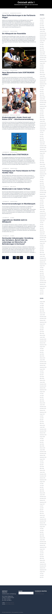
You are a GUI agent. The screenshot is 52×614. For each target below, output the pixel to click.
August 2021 (42, 130)
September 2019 (43, 173)
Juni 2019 (42, 179)
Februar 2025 (42, 51)
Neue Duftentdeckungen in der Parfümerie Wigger (18, 16)
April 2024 (42, 70)
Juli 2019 (41, 177)
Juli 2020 (41, 155)
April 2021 (42, 138)
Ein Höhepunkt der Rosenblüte (14, 34)
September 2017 (43, 218)
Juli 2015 (41, 267)
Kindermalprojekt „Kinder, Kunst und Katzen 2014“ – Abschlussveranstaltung (17, 118)
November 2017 (43, 215)
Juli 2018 (41, 200)
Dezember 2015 (43, 258)
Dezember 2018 (43, 190)
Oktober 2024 (42, 59)
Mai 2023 (42, 91)
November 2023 (43, 80)
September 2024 (43, 61)
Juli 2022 (41, 110)
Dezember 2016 (43, 235)
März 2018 (42, 207)
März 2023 (42, 95)
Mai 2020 (42, 158)
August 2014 (42, 288)
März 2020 (42, 162)
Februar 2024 (42, 74)
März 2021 (42, 140)
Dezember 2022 (43, 100)
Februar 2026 (42, 29)
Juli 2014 (41, 290)
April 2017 (42, 228)
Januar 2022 (42, 121)
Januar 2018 (42, 211)
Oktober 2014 (42, 284)
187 (28, 257)
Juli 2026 (41, 20)
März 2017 (42, 230)
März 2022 (42, 117)
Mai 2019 (41, 181)
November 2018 (43, 192)
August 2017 (42, 220)
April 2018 (42, 205)
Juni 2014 (42, 291)
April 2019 (42, 183)
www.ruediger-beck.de (10, 604)
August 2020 (42, 153)
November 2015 (43, 260)
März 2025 (42, 50)
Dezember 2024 (43, 55)
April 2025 (42, 48)
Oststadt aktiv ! (26, 2)
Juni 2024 (42, 66)
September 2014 (43, 286)
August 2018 (42, 198)
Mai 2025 (42, 46)
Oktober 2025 (42, 36)
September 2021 (43, 128)
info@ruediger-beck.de (9, 602)
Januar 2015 (42, 278)
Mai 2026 (42, 23)
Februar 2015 (42, 276)
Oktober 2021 (42, 126)
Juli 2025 (41, 42)
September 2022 (43, 106)
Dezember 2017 (43, 213)
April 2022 (42, 115)
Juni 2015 (42, 269)
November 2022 (43, 102)
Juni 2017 (42, 224)
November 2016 (43, 237)
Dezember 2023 (43, 78)
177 (21, 257)
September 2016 (43, 241)
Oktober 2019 (42, 171)
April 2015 (42, 273)
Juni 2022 (42, 111)
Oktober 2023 (42, 81)
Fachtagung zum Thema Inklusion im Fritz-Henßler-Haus (19, 172)
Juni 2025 (42, 44)
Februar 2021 (42, 141)
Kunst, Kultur (13, 186)
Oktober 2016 (42, 239)
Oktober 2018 (42, 194)
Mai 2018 (41, 203)
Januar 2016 (42, 256)
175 (14, 257)
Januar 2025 (42, 53)
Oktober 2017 (42, 216)
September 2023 (43, 83)
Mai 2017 (41, 226)
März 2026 (42, 27)
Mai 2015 (41, 271)
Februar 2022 (42, 119)
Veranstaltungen (13, 31)
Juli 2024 (41, 65)
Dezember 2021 (43, 123)
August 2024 (42, 63)
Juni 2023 (42, 89)
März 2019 (42, 185)
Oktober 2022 (42, 104)
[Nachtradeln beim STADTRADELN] (19, 141)
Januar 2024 (42, 76)
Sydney (21, 612)
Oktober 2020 (42, 149)
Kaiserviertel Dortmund (39, 593)
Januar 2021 (42, 143)
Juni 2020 (42, 156)
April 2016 (42, 250)
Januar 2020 (42, 166)
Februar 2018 (42, 209)
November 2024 (43, 57)
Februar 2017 (42, 231)
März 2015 (42, 275)
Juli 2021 (41, 132)
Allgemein (12, 217)
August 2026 (42, 18)
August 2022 (42, 108)
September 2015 (43, 263)
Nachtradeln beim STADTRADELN (15, 154)
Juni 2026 (42, 21)
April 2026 (42, 25)
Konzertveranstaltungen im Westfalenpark (18, 204)
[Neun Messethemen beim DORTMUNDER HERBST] (19, 57)
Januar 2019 (42, 188)
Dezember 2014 (43, 280)
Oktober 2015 (42, 261)
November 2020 (43, 147)
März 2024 (42, 72)
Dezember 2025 (43, 33)
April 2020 (42, 160)
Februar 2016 (42, 254)
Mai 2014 (41, 293)
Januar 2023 (42, 98)
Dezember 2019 (43, 168)
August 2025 (42, 40)
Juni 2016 (42, 246)
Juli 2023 (41, 87)
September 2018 (43, 196)
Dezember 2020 (43, 145)
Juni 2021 (42, 134)
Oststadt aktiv (37, 592)
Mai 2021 (41, 136)
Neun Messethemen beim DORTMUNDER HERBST (18, 73)
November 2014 (43, 282)
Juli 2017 (41, 222)
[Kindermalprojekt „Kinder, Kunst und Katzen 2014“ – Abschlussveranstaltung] (19, 100)
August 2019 (42, 175)
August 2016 (42, 243)
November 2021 (43, 125)
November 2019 (43, 170)
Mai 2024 (42, 68)
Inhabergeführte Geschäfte (15, 13)
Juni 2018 (42, 201)
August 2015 (42, 265)
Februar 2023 (42, 96)
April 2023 (42, 93)
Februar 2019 (42, 186)
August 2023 (42, 85)
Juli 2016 (41, 245)
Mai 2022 (42, 113)
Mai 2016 (41, 248)
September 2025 (43, 38)
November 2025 (43, 35)
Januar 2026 (42, 31)
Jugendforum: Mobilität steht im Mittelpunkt (14, 221)
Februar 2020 (42, 164)
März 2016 (42, 252)
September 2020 (43, 151)
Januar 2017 (42, 233)
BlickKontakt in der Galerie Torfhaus (16, 189)
